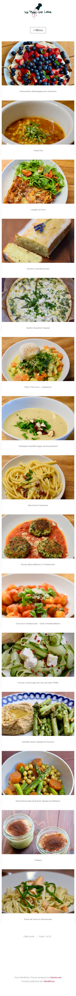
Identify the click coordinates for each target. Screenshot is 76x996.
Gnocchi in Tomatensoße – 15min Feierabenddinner (38, 624)
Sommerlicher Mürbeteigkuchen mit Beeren (38, 91)
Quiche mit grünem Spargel (38, 328)
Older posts (29, 936)
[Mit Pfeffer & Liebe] (38, 10)
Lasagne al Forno (38, 210)
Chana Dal (38, 150)
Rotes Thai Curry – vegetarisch (38, 387)
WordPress (49, 981)
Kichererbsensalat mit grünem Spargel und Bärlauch (38, 801)
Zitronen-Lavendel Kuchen (38, 269)
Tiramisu (38, 860)
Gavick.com (56, 977)
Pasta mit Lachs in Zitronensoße (38, 919)
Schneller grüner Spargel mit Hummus (38, 742)
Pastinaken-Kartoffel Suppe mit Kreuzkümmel (38, 446)
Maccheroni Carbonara (38, 505)
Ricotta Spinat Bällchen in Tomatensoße (38, 564)
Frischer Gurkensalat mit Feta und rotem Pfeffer (38, 683)
